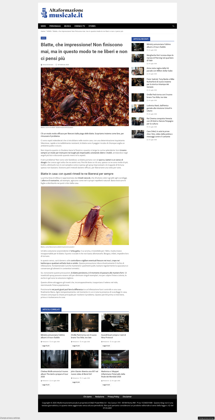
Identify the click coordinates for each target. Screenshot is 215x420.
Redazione (99, 396)
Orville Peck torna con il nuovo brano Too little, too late (84, 336)
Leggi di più (45, 346)
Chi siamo (87, 396)
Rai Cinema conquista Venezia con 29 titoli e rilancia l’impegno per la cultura (160, 121)
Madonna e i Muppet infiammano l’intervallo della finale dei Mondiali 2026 (113, 374)
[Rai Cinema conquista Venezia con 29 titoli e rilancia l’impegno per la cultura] (138, 121)
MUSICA (67, 26)
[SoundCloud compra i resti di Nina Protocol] (115, 323)
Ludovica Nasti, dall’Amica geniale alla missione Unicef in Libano (159, 108)
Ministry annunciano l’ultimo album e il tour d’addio (53, 336)
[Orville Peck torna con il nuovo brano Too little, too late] (85, 323)
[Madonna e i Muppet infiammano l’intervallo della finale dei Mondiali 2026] (115, 359)
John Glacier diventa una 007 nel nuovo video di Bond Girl (84, 372)
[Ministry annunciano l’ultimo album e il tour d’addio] (54, 323)
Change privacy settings (206, 418)
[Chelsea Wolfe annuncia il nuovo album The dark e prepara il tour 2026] (54, 359)
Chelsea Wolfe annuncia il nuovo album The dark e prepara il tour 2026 (54, 374)
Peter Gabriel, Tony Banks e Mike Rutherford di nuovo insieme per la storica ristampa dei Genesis (160, 83)
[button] (173, 26)
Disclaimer (127, 396)
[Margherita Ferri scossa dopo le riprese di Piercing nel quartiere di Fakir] (138, 58)
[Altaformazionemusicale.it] (63, 13)
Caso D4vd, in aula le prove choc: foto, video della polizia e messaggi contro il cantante (159, 134)
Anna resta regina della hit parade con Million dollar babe (159, 69)
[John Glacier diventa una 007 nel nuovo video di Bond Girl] (85, 359)
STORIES (92, 26)
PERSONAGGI (55, 26)
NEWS (43, 26)
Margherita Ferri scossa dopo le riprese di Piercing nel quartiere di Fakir (160, 58)
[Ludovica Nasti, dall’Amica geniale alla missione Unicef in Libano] (138, 108)
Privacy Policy (113, 396)
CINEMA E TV (79, 26)
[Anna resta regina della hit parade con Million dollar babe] (138, 71)
